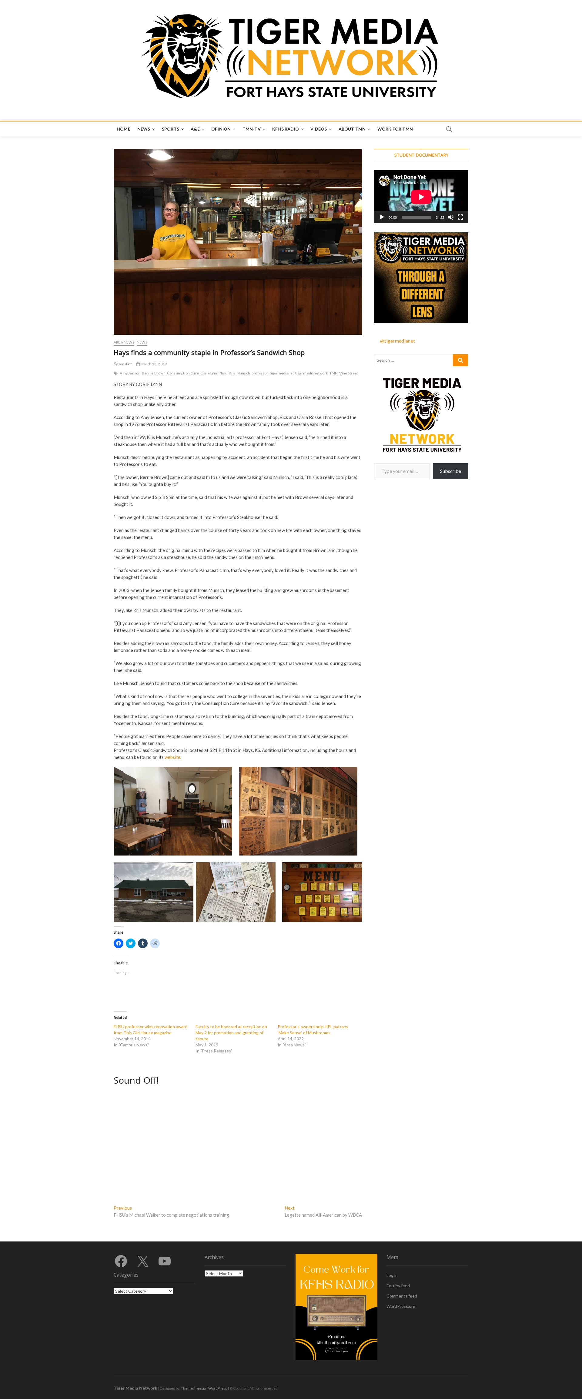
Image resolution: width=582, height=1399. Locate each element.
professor (260, 373)
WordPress (217, 1388)
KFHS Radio (285, 128)
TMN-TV (251, 128)
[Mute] (451, 217)
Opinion (221, 128)
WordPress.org (400, 1306)
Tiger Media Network (135, 1388)
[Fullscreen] (460, 217)
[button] (173, 811)
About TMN (352, 128)
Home (123, 128)
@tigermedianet (397, 341)
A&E (195, 128)
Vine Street (348, 373)
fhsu (223, 373)
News (143, 128)
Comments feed (401, 1295)
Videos (318, 128)
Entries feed (398, 1285)
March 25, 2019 (153, 364)
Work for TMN (395, 128)
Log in (392, 1275)
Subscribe (450, 471)
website (172, 757)
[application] (421, 196)
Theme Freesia (193, 1388)
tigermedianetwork (311, 373)
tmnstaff (124, 364)
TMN (333, 373)
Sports (170, 128)
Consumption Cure (183, 373)
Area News (124, 342)
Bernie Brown (153, 373)
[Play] (382, 217)
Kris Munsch (239, 373)
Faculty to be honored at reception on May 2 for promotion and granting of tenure (231, 1032)
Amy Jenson (130, 373)
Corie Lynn (209, 373)
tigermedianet (282, 373)
